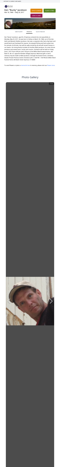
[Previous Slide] (9, 301)
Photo (29, 32)
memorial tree (25, 65)
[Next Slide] (51, 301)
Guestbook (40, 32)
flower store (51, 65)
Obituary (19, 32)
